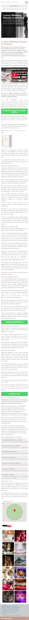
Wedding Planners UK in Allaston (10, 606)
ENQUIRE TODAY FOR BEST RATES (14, 111)
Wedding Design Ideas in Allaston (10, 610)
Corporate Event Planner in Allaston (12, 615)
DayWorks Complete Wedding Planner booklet (14, 119)
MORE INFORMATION (14, 322)
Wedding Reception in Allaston (9, 612)
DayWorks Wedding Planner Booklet (17, 130)
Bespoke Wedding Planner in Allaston (11, 607)
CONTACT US (14, 394)
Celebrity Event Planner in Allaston (10, 609)
